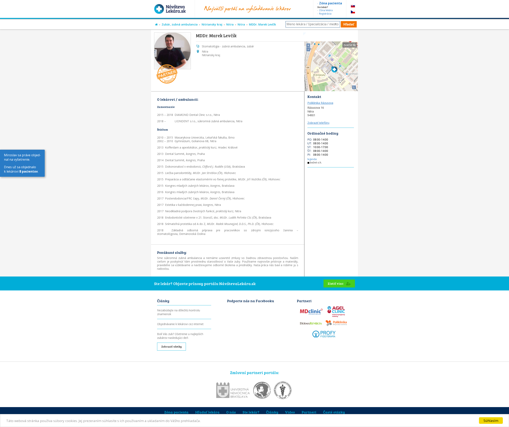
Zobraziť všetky (171, 346)
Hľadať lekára (207, 412)
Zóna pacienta (176, 412)
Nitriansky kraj (212, 24)
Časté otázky (334, 412)
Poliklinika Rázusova (320, 103)
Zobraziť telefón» (318, 123)
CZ (353, 12)
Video (290, 412)
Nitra (230, 24)
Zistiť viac (336, 283)
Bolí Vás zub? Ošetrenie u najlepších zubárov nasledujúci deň (180, 336)
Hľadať (348, 24)
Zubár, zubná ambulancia (180, 24)
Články (272, 412)
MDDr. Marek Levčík (262, 24)
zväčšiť (348, 45)
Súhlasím (491, 420)
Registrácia (325, 13)
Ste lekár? (251, 412)
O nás (231, 412)
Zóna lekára (326, 10)
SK (353, 6)
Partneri (309, 412)
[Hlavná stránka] (156, 24)
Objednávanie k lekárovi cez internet (180, 324)
